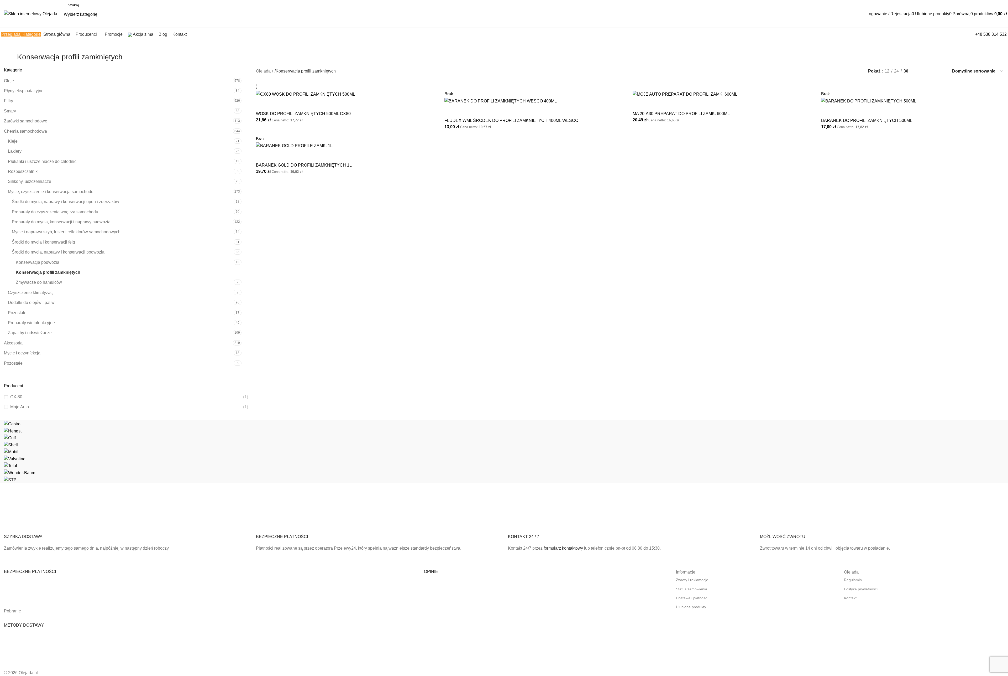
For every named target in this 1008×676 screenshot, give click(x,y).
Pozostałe (17, 313)
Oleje (9, 81)
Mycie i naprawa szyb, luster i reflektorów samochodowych (66, 232)
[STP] (504, 451)
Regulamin (853, 580)
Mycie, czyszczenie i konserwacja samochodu (50, 191)
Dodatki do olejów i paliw (31, 302)
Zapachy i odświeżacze (30, 333)
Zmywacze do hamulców (39, 282)
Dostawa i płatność (691, 598)
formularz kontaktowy (563, 548)
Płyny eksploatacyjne (24, 91)
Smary (10, 111)
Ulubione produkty (691, 607)
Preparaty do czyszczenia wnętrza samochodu (55, 212)
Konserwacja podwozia (37, 262)
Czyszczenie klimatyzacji (31, 292)
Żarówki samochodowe (25, 121)
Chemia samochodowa (25, 131)
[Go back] (10, 59)
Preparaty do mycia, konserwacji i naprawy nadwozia (61, 222)
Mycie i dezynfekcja (22, 353)
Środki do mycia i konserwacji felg (43, 242)
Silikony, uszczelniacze (29, 181)
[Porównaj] (262, 104)
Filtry (8, 101)
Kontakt (850, 598)
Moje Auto (19, 407)
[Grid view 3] (931, 71)
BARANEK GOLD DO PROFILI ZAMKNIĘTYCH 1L (304, 165)
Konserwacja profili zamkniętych (48, 272)
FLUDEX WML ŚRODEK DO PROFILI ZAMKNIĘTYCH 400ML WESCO (511, 120)
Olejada (263, 71)
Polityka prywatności (861, 589)
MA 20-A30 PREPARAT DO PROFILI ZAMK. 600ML (681, 113)
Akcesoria (13, 343)
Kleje (13, 141)
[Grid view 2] (921, 71)
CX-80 (16, 397)
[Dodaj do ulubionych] (276, 104)
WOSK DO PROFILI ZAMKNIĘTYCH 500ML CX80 (303, 113)
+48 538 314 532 (991, 34)
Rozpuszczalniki (23, 171)
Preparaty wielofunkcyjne (31, 323)
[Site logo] (30, 13)
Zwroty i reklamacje (692, 580)
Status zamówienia (691, 589)
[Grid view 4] (941, 71)
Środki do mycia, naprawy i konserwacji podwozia (58, 252)
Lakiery (15, 151)
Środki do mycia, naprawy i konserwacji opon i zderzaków (65, 201)
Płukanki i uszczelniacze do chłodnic (42, 161)
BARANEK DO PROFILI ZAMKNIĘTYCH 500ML (866, 120)
